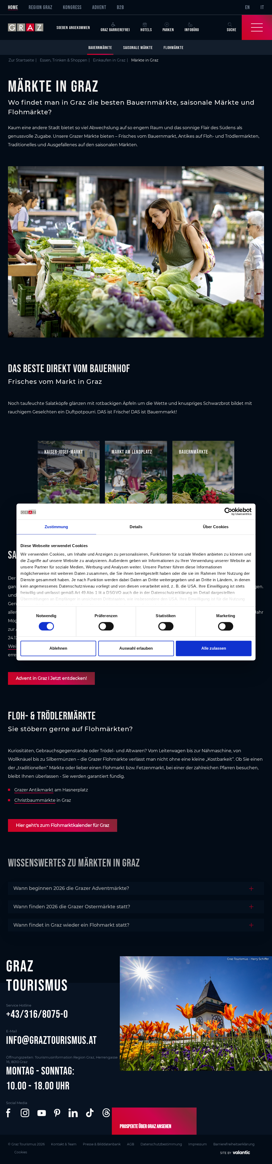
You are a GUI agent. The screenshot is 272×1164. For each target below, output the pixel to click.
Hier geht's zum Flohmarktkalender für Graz (62, 825)
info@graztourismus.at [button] (51, 1040)
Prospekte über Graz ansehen (145, 1126)
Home (13, 7)
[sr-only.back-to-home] (29, 27)
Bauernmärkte (100, 47)
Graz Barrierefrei (115, 29)
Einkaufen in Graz (109, 60)
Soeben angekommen (73, 27)
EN (247, 7)
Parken (168, 29)
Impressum (197, 1144)
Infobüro (192, 29)
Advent (99, 7)
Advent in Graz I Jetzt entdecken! (51, 678)
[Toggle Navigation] (257, 27)
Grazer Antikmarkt (33, 789)
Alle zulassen (213, 648)
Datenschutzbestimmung (161, 1144)
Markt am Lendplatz (132, 452)
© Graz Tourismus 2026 (26, 1144)
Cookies (20, 1152)
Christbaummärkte (35, 800)
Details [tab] (136, 526)
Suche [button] (231, 29)
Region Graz (40, 7)
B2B (120, 7)
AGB (130, 1144)
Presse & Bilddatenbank (102, 1144)
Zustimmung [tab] (56, 526)
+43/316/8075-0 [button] (37, 1014)
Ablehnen (58, 648)
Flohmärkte (174, 47)
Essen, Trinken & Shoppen (63, 60)
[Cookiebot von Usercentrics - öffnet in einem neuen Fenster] (228, 511)
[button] (9, 1113)
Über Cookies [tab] (215, 526)
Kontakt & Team (63, 1144)
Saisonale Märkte (138, 47)
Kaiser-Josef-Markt (63, 452)
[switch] (106, 626)
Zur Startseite (21, 60)
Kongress (72, 7)
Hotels (146, 29)
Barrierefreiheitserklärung (233, 1144)
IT (262, 7)
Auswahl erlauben (136, 648)
